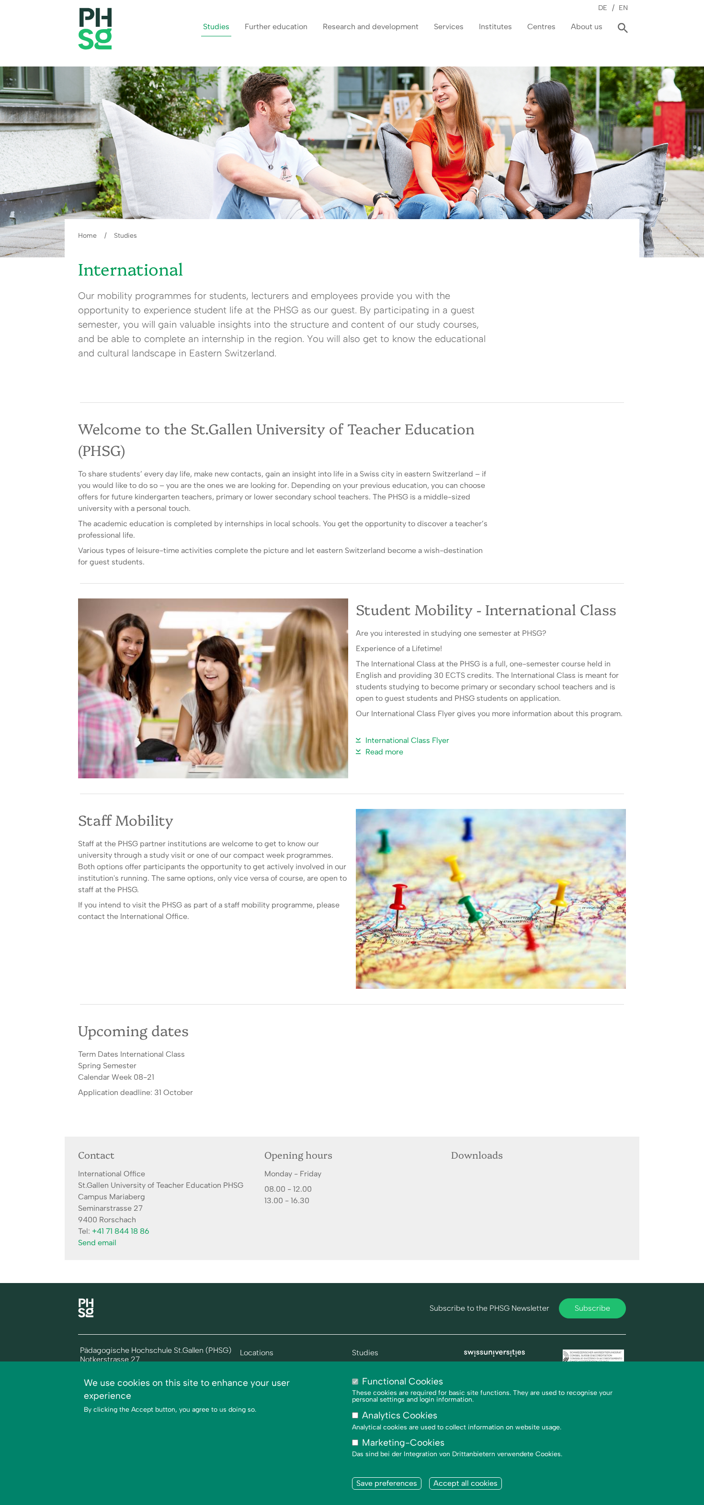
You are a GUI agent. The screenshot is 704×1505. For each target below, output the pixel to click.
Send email (97, 1242)
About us (586, 26)
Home (87, 236)
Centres (541, 26)
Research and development (371, 26)
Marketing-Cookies (403, 1443)
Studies (216, 26)
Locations (256, 1353)
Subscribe (592, 1308)
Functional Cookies (402, 1381)
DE (602, 7)
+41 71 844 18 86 (120, 1231)
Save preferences (386, 1483)
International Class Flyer (407, 740)
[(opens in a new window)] (494, 1354)
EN (623, 7)
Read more (384, 751)
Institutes (495, 26)
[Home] (85, 1314)
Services (449, 26)
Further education (276, 26)
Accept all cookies (465, 1483)
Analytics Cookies (399, 1415)
